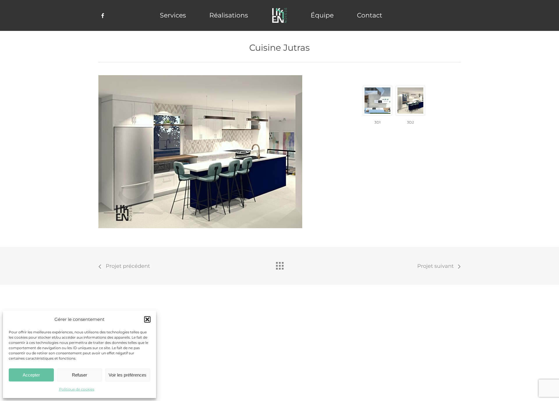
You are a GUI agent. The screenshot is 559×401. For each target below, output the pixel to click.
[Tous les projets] (279, 264)
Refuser (79, 374)
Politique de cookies (76, 389)
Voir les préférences (127, 374)
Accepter (31, 374)
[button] (147, 319)
